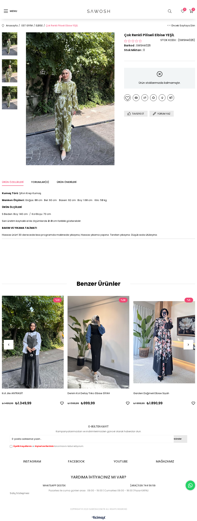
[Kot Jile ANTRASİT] (33, 342)
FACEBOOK (76, 461)
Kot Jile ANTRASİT (12, 393)
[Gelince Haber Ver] (170, 97)
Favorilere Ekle (62, 403)
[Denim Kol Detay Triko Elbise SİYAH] (98, 342)
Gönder (178, 438)
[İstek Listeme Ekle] (136, 97)
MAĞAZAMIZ (165, 461)
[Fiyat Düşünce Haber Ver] (162, 97)
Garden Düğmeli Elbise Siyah (151, 393)
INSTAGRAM (32, 461)
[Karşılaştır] (144, 97)
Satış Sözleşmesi (19, 493)
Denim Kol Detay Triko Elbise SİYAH (89, 393)
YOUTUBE (121, 461)
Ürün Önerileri (66, 182)
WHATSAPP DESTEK (54, 485)
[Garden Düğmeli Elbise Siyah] (164, 342)
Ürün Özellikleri (12, 182)
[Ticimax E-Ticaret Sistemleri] (98, 518)
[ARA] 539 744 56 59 (142, 485)
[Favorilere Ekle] (127, 97)
